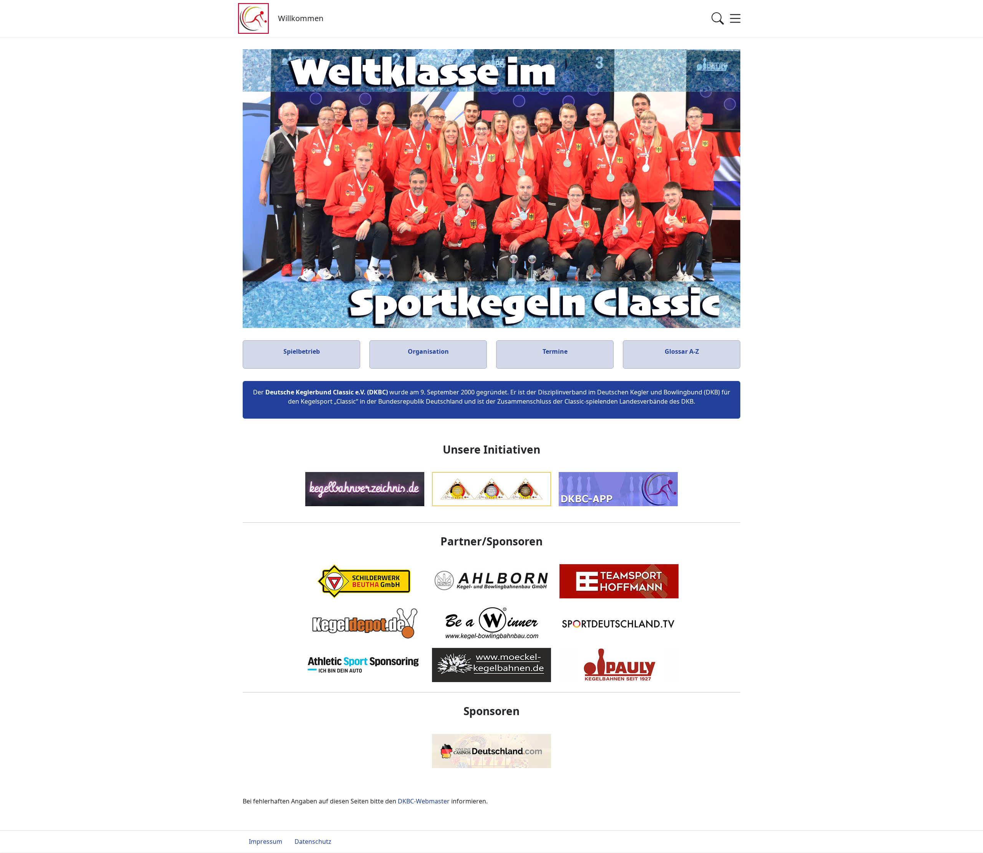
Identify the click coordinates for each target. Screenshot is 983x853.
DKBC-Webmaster (424, 801)
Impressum (265, 841)
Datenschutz (313, 841)
